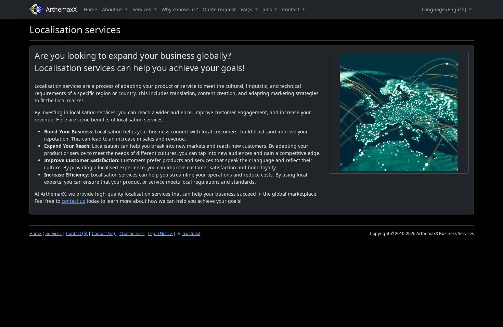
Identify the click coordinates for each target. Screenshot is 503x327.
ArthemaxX (61, 9)
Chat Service (132, 233)
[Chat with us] (399, 112)
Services (54, 233)
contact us (73, 201)
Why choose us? (180, 9)
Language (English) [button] (444, 9)
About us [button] (113, 9)
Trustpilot (191, 233)
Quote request (219, 9)
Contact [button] (291, 9)
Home (90, 9)
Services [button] (142, 9)
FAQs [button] (247, 9)
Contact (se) (104, 233)
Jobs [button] (267, 9)
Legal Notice (160, 233)
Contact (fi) (77, 233)
